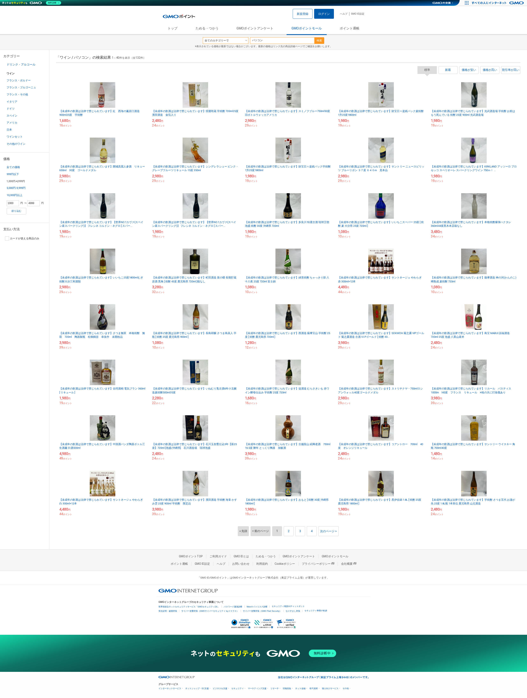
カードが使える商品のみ (24, 238)
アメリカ (12, 122)
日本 (9, 129)
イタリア (12, 101)
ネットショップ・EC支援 (197, 688)
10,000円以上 (14, 195)
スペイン (12, 115)
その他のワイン (16, 143)
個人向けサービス (330, 688)
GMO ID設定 (357, 13)
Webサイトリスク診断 (257, 607)
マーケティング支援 (257, 688)
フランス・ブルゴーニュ (21, 87)
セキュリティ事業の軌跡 (315, 610)
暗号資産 (314, 688)
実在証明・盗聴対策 (168, 611)
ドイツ (11, 108)
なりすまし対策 (293, 611)
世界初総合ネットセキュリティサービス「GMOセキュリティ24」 (189, 607)
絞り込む (16, 210)
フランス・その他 (17, 94)
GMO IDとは (241, 556)
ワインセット (15, 136)
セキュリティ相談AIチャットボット (288, 606)
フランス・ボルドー (19, 80)
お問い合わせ (241, 563)
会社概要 (347, 563)
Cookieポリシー (285, 563)
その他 (346, 688)
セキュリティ (237, 688)
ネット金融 (300, 688)
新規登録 (302, 13)
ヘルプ (343, 13)
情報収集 (287, 688)
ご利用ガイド (218, 556)
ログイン (324, 13)
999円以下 (13, 174)
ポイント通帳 (349, 28)
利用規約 (262, 563)
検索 (319, 40)
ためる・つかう (207, 28)
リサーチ (274, 688)
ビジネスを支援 (220, 688)
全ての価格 (13, 167)
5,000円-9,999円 (16, 187)
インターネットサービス (170, 688)
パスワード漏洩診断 (233, 607)
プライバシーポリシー (316, 563)
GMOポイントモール (306, 28)
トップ (172, 28)
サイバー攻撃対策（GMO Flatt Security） (262, 611)
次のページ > (328, 531)
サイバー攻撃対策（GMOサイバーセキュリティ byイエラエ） (210, 611)
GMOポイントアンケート (255, 28)
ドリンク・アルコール (21, 64)
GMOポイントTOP (191, 556)
